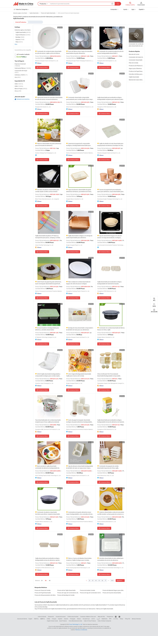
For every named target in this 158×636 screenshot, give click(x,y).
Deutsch (66, 618)
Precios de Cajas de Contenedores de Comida (68, 593)
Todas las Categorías (22, 9)
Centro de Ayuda (42, 616)
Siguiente (119, 580)
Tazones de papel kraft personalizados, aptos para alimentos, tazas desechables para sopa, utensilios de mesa (110, 190)
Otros (18, 91)
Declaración (51, 616)
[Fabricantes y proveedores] (23, 4)
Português (72, 618)
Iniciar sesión (141, 5)
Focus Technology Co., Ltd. (75, 624)
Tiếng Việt (127, 618)
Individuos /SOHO (21, 75)
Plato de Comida (133, 63)
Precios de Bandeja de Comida (65, 595)
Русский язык (86, 618)
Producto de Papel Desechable (137, 71)
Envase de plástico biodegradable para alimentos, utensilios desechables (47, 329)
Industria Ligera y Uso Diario (23, 30)
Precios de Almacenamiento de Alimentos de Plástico (45, 595)
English (30, 618)
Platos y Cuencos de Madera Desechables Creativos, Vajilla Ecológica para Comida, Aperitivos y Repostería (79, 559)
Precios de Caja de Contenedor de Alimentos (91, 593)
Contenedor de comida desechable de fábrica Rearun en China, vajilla (111, 329)
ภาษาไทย (115, 618)
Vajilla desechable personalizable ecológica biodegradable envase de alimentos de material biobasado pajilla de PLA (110, 421)
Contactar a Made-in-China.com (88, 616)
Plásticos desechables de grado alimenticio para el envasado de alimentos (48, 144)
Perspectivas (110, 616)
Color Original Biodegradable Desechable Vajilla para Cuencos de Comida (78, 375)
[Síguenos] (116, 616)
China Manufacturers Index (75, 621)
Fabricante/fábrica (23, 68)
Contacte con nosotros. (23, 99)
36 (45, 580)
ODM (19, 86)
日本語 (48, 618)
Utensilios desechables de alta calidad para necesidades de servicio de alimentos (110, 559)
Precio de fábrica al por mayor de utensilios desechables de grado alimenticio (79, 52)
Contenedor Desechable (135, 60)
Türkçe (121, 618)
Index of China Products (90, 621)
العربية (98, 618)
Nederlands (104, 618)
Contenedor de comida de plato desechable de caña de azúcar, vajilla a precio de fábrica (48, 52)
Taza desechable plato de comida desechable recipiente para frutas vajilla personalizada (48, 421)
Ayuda (125, 9)
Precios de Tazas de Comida (42, 590)
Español (60, 618)
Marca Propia (21, 88)
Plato (19, 42)
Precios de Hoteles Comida (87, 590)
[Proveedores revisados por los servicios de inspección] (23, 54)
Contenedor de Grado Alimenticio (138, 57)
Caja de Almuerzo (23, 35)
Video (60, 27)
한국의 (93, 618)
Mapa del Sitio (101, 616)
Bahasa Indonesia (136, 618)
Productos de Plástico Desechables (139, 65)
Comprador (113, 9)
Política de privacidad (73, 616)
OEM (19, 84)
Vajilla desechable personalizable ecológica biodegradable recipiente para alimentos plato (110, 98)
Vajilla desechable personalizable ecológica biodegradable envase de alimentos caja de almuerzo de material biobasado (47, 559)
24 (42, 580)
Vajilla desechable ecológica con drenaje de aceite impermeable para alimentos (79, 236)
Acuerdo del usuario (61, 616)
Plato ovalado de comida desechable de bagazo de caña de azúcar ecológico (78, 283)
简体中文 (36, 618)
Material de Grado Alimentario (137, 80)
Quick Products (63, 621)
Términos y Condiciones (81, 629)
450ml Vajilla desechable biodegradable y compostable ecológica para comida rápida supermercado (47, 375)
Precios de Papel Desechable (43, 593)
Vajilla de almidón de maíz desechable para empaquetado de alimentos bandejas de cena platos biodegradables (110, 144)
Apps (132, 9)
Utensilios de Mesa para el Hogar (138, 74)
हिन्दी (110, 618)
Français (54, 618)
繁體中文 (42, 618)
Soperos (20, 39)
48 (49, 580)
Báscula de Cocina (134, 54)
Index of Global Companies (104, 621)
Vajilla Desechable (134, 77)
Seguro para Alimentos (135, 68)
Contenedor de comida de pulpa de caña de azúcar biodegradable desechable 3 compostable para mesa (110, 52)
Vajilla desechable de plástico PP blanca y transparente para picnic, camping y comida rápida (47, 237)
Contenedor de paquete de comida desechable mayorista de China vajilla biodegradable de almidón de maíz (107, 467)
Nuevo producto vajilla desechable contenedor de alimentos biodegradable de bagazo (47, 467)
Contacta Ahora (43, 67)
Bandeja (20, 37)
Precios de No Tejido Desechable (66, 590)
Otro (16, 44)
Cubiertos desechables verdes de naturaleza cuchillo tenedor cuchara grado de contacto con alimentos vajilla (110, 513)
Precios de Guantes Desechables (112, 593)
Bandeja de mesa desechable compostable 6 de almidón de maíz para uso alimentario (79, 329)
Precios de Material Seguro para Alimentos (113, 590)
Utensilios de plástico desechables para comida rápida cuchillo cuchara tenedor (47, 190)
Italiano (79, 618)
